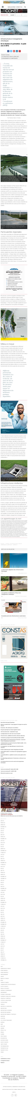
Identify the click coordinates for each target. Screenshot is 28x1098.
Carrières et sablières (5, 982)
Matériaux (2, 1022)
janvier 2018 (3, 938)
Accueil (6, 1075)
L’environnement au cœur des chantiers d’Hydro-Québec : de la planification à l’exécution (13, 743)
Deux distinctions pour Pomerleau (7, 722)
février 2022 (3, 872)
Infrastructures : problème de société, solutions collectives (13, 735)
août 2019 (2, 906)
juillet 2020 (3, 894)
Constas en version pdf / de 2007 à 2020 (8, 771)
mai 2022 (2, 868)
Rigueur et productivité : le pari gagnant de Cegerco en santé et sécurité (14, 725)
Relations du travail (4, 1040)
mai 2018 (2, 932)
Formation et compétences (6, 998)
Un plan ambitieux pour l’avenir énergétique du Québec (12, 749)
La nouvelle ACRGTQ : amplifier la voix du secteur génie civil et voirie (13, 755)
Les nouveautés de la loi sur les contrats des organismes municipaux (12, 762)
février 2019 (3, 918)
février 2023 (3, 860)
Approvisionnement (4, 974)
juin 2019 (2, 910)
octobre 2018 (3, 926)
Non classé (3, 1026)
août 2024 (2, 840)
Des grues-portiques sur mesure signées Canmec (10, 729)
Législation (3, 1018)
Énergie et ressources (21, 596)
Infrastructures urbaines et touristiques (8, 1014)
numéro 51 (15, 544)
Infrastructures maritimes (6, 1012)
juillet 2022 (3, 866)
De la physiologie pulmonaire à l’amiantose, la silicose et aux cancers (13, 758)
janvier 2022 (3, 874)
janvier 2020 (3, 900)
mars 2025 (2, 834)
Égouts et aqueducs (4, 986)
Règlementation (22, 573)
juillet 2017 (3, 946)
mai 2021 (2, 884)
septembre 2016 (3, 960)
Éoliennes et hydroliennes (6, 994)
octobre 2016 (3, 958)
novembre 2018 (3, 924)
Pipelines (2, 1032)
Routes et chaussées (7, 19)
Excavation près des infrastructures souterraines (13, 616)
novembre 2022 (3, 862)
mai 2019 (2, 912)
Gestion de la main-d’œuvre (6, 1000)
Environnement (4, 992)
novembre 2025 (3, 826)
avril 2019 (2, 914)
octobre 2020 (3, 890)
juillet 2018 (3, 928)
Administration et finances (6, 968)
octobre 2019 (3, 904)
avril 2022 (2, 870)
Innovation (3, 1016)
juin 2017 (2, 948)
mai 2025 (2, 832)
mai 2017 (2, 950)
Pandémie (2, 1028)
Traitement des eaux (4, 1048)
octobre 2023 (3, 852)
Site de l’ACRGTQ (13, 1079)
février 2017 (3, 954)
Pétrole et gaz (3, 1030)
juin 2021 (2, 882)
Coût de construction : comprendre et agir (9, 731)
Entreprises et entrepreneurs (6, 990)
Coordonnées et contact (5, 1058)
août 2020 (2, 892)
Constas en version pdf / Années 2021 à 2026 (9, 769)
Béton (2, 980)
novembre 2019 (3, 902)
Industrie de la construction (6, 1006)
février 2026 (3, 822)
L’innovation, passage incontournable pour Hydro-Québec (12, 737)
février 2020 (3, 898)
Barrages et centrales (5, 978)
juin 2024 (2, 844)
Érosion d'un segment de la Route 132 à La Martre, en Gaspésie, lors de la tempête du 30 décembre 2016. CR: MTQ (14, 33)
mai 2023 (2, 856)
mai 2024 (2, 846)
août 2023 (2, 854)
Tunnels (2, 1052)
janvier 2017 (3, 956)
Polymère (2, 1034)
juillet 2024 (3, 842)
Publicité (2, 1062)
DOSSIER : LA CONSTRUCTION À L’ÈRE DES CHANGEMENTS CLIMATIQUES (11, 544)
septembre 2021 (3, 878)
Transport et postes (4, 1050)
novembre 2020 (3, 888)
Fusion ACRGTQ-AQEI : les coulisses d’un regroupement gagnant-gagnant (14, 752)
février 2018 (3, 936)
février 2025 (3, 836)
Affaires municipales (4, 972)
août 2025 (2, 828)
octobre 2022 (3, 864)
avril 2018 (2, 934)
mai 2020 (2, 896)
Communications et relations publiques (8, 984)
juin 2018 (2, 930)
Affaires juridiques (4, 970)
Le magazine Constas (5, 1060)
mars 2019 (2, 916)
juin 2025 (2, 830)
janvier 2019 (3, 920)
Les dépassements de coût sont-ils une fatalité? (10, 733)
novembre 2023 (3, 850)
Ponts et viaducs (4, 1036)
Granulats (3, 1004)
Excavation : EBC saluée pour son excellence (9, 727)
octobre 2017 (3, 942)
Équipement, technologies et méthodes (8, 996)
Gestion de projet (4, 1002)
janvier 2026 (3, 824)
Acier (2, 966)
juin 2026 (2, 820)
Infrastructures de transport (6, 1010)
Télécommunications (5, 1046)
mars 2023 (2, 858)
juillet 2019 (3, 908)
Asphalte (2, 976)
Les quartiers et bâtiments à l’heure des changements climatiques (11, 593)
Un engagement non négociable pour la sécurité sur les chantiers (12, 747)
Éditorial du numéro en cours (7, 773)
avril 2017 (2, 952)
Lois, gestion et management (6, 1020)
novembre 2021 (3, 876)
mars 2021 (2, 886)
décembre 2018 (3, 922)
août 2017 (2, 944)
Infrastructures (22, 617)
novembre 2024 (3, 838)
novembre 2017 (3, 940)
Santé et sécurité (4, 1044)
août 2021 (2, 880)
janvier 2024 (3, 848)
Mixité (2, 1024)
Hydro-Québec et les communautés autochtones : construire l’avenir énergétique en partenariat (13, 740)
